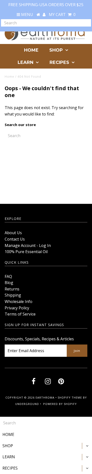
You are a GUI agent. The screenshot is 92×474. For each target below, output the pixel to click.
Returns (12, 289)
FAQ (8, 276)
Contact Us (15, 239)
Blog (9, 282)
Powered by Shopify (60, 404)
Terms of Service (20, 314)
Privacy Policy (17, 308)
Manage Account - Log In (28, 245)
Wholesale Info (18, 301)
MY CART (62, 14)
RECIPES (59, 62)
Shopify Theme (70, 397)
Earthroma (45, 397)
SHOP (56, 50)
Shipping (13, 295)
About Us (13, 232)
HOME (31, 50)
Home (9, 76)
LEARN (25, 62)
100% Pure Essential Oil (26, 251)
